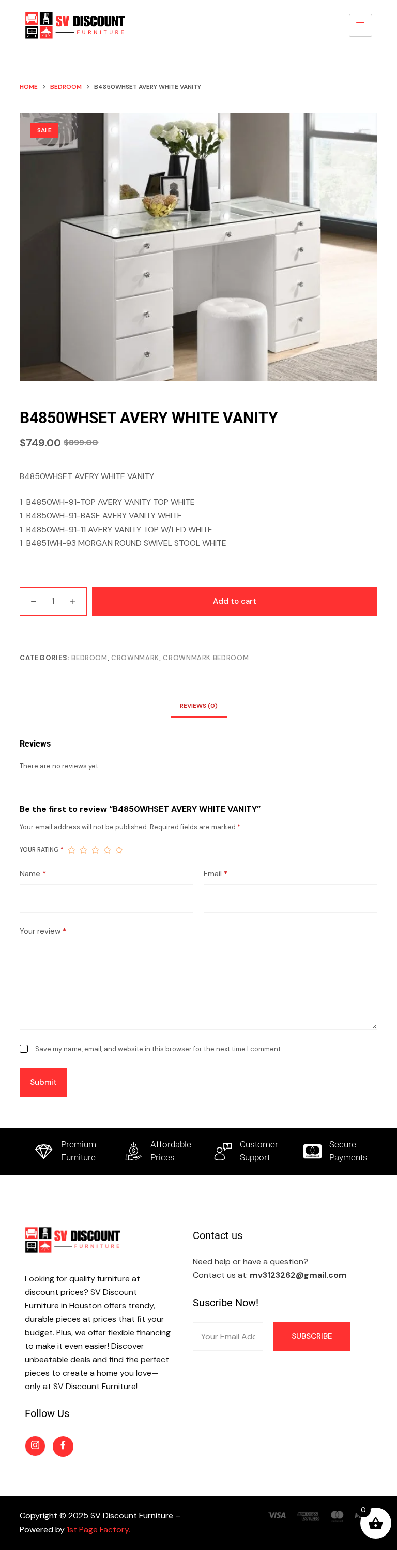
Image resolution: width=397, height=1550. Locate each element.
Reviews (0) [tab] (199, 706)
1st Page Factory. (98, 1529)
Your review (43, 931)
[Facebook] (63, 1446)
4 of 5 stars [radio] (107, 850)
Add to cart (234, 601)
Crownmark (135, 657)
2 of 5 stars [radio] (83, 850)
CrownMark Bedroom (206, 657)
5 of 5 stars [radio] (119, 850)
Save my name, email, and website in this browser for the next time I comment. (158, 1049)
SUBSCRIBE (312, 1336)
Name (33, 874)
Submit (43, 1082)
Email (215, 874)
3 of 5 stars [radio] (95, 850)
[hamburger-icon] (360, 25)
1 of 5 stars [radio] (72, 850)
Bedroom (89, 657)
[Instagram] (35, 1446)
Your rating (42, 849)
